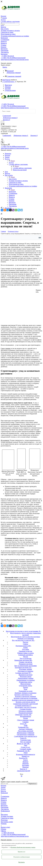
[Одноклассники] (5, 210)
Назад (13, 161)
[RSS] (1, 214)
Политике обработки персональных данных (23, 847)
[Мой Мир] (7, 210)
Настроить (21, 862)
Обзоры (3, 829)
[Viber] (13, 210)
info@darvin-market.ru (15, 59)
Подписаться (32, 783)
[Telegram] (21, 210)
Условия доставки (7, 816)
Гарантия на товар (7, 818)
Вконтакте (8, 85)
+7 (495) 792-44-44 (7, 56)
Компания (12, 191)
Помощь (3, 823)
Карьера (3, 804)
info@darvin (6, 80)
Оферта (3, 831)
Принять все (21, 852)
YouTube (8, 88)
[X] (10, 210)
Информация (5, 811)
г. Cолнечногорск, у (9, 81)
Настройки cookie (7, 822)
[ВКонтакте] (2, 210)
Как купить (13, 179)
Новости (4, 798)
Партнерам (4, 807)
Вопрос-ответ (5, 827)
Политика (4, 820)
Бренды (3, 791)
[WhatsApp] (16, 210)
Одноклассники (10, 90)
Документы (5, 809)
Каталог (3, 785)
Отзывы (3, 802)
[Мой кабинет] (2, 113)
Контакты (4, 805)
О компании (5, 796)
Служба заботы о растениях (22, 168)
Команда (4, 800)
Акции (3, 787)
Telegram (8, 87)
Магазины (4, 814)
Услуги (11, 162)
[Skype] (19, 210)
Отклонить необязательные (21, 857)
